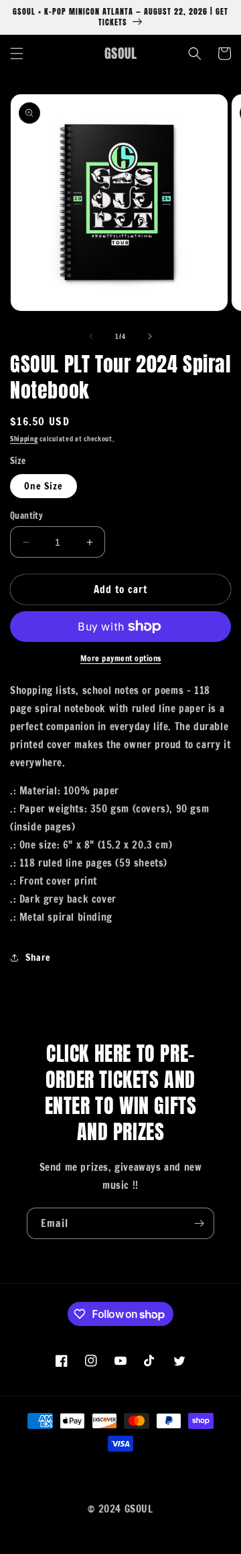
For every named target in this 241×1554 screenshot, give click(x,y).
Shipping (24, 438)
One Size (43, 486)
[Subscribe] (199, 1223)
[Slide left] (91, 336)
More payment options (120, 658)
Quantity (26, 516)
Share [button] (38, 957)
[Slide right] (150, 336)
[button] (16, 53)
